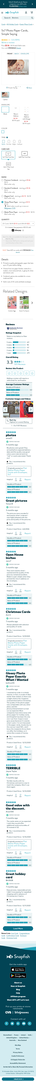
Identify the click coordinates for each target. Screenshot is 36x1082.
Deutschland (7, 1035)
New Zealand (22, 1040)
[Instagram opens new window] (13, 1022)
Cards (3, 24)
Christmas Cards (11, 938)
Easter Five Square (24, 311)
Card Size (5, 149)
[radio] (2, 131)
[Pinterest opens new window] (19, 1022)
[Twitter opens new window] (30, 1022)
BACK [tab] (16, 54)
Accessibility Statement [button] (18, 1063)
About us (18, 982)
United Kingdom (11, 1038)
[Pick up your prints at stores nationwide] (8, 1012)
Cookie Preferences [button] (18, 1056)
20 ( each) (17, 223)
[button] (2, 12)
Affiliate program (18, 996)
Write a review (7, 42)
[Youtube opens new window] (25, 1022)
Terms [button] (18, 1049)
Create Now (18, 1079)
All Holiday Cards (12, 24)
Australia (12, 1040)
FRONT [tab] (9, 54)
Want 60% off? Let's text (18, 1000)
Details (18, 48)
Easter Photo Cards (26, 24)
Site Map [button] (18, 1045)
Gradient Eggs (12, 311)
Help (18, 993)
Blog (18, 989)
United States (24, 1038)
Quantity (5, 220)
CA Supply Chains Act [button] (18, 1060)
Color (4, 128)
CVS (13, 208)
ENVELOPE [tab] (25, 54)
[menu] (29, 88)
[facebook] (7, 1022)
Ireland (23, 1035)
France (16, 1035)
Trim (3, 137)
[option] (5, 96)
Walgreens (7, 208)
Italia (30, 1035)
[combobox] (18, 18)
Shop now (22, 4)
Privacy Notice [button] (18, 1052)
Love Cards (14, 933)
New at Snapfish (18, 986)
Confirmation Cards (12, 935)
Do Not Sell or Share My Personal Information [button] (18, 1067)
